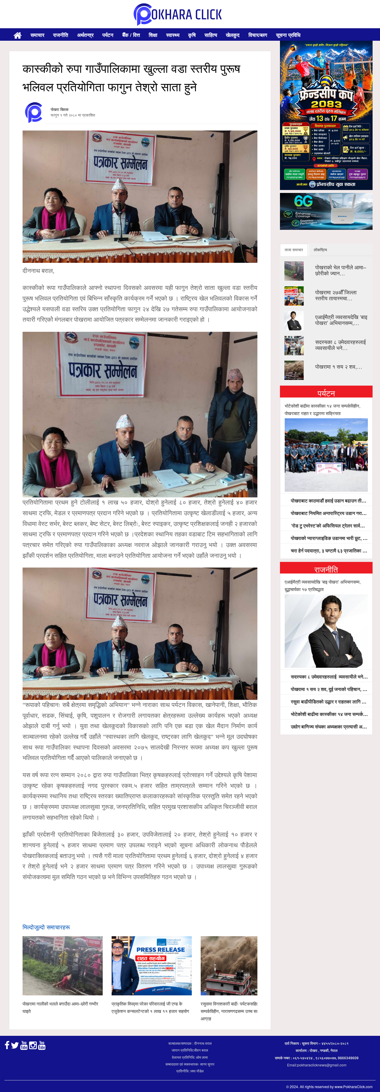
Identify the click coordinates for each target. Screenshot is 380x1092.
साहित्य (211, 34)
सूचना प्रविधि (288, 34)
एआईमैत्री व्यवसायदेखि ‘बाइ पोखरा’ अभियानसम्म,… (341, 319)
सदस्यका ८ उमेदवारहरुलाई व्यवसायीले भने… (341, 344)
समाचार (37, 34)
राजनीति (60, 34)
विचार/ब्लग (257, 34)
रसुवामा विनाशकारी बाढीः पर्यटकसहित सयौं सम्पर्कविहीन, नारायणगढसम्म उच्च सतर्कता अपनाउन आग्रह (241, 1011)
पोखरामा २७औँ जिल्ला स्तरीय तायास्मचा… (336, 295)
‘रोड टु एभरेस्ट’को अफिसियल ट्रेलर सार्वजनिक (330, 525)
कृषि (192, 34)
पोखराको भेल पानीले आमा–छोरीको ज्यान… (340, 270)
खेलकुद (233, 34)
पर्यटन (107, 34)
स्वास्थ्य (172, 34)
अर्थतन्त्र (85, 34)
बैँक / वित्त (131, 34)
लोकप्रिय (320, 249)
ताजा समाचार (294, 249)
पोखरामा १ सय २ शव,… (338, 366)
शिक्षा (153, 34)
